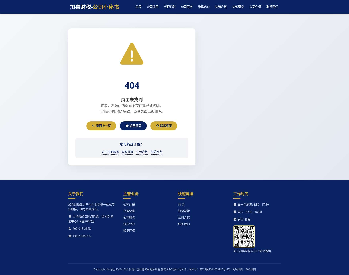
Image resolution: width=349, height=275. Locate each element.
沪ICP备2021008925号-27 (214, 269)
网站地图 (237, 269)
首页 (138, 7)
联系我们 (272, 7)
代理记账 (170, 7)
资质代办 (204, 7)
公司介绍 (255, 7)
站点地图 (251, 269)
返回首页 (135, 126)
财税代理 (127, 152)
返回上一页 (103, 126)
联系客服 (165, 126)
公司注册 (153, 7)
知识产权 (221, 7)
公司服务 (187, 7)
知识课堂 (238, 7)
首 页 (181, 205)
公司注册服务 (110, 152)
